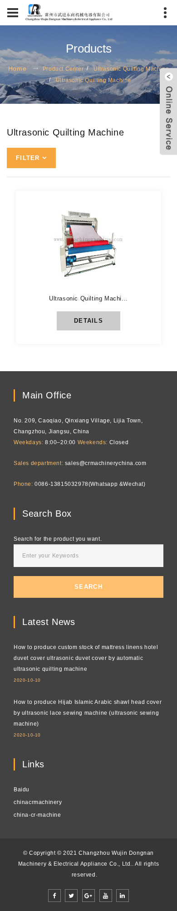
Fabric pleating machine (63, 297)
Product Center (63, 69)
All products (42, 180)
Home (17, 68)
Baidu (22, 789)
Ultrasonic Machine (54, 193)
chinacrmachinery (38, 802)
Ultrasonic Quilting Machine (131, 69)
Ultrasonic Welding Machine (71, 206)
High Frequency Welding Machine (80, 271)
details (88, 320)
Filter (28, 158)
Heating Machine (48, 245)
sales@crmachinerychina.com (106, 463)
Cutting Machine (48, 258)
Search (88, 586)
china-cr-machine (37, 815)
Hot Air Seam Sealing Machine (74, 232)
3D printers (39, 284)
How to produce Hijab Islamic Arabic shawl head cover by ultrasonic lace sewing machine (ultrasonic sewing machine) (88, 713)
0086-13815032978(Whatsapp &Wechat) (89, 484)
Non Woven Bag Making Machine (77, 219)
